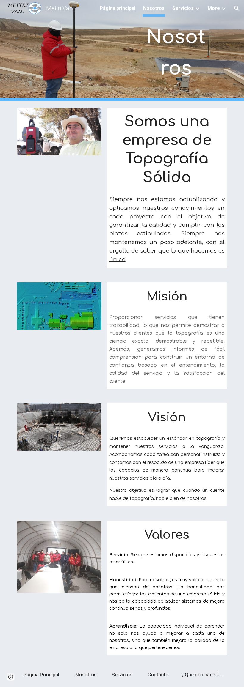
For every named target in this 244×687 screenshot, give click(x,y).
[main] (176, 50)
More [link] (214, 8)
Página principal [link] (117, 8)
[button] (237, 8)
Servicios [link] (183, 8)
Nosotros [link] (154, 8)
